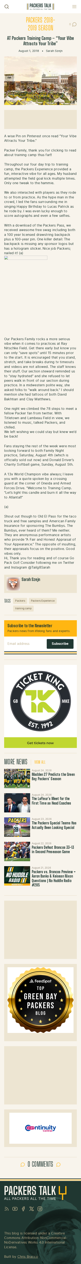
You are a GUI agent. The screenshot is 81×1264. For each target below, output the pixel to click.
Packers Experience (43, 601)
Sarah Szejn (54, 51)
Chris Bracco (27, 1256)
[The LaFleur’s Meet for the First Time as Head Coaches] (17, 803)
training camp (23, 608)
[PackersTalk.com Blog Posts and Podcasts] (40, 7)
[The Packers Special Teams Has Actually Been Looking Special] (17, 827)
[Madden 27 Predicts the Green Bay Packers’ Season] (17, 778)
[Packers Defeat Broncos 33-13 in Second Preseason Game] (17, 851)
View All (39, 762)
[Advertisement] (40, 119)
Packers (20, 601)
